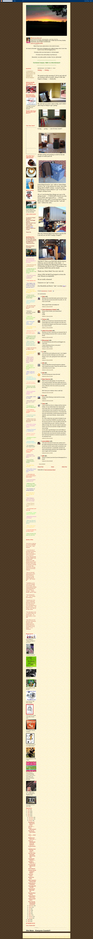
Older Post (64, 466)
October (30, 820)
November (31, 818)
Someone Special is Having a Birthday (32, 871)
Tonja (43, 403)
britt (43, 372)
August (30, 907)
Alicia (43, 296)
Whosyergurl (45, 340)
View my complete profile (37, 43)
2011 (29, 814)
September (31, 905)
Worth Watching (31, 868)
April (30, 913)
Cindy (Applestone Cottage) (49, 309)
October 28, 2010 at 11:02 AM (47, 400)
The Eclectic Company (39, 6)
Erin (43, 395)
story (32, 226)
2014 (29, 809)
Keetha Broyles (37, 38)
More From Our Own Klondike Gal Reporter (31, 903)
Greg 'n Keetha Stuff (30, 925)
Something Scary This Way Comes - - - (32, 850)
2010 (29, 815)
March (30, 915)
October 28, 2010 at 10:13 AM (47, 392)
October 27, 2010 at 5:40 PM (47, 316)
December (31, 817)
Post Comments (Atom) (49, 469)
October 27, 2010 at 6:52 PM (47, 337)
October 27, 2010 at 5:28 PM (47, 306)
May (30, 911)
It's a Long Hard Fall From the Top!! (31, 866)
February (31, 916)
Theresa (44, 319)
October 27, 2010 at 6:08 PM (47, 327)
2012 (29, 812)
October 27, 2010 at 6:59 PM (47, 348)
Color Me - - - (31, 826)
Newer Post (40, 466)
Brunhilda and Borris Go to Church (31, 823)
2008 (29, 921)
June (30, 910)
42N (43, 363)
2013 (29, 811)
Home (52, 466)
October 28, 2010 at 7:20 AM (47, 376)
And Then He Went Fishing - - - (32, 832)
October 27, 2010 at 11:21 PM (47, 369)
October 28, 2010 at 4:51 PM (47, 438)
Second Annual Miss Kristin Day (31, 890)
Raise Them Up (46, 379)
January (30, 918)
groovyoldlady (46, 441)
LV (42, 351)
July (30, 908)
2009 (29, 919)
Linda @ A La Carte (47, 330)
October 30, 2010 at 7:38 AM (47, 452)
